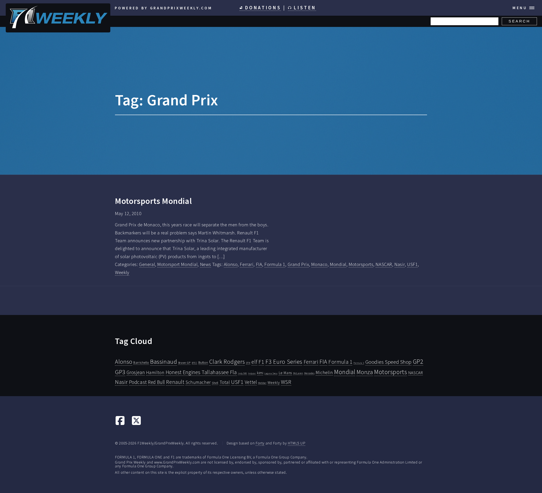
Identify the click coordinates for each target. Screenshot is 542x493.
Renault (175, 381)
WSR (286, 382)
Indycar (252, 373)
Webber (262, 382)
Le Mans (285, 372)
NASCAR (384, 264)
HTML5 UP (297, 443)
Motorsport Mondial (177, 264)
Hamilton (155, 372)
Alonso (231, 264)
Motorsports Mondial (153, 201)
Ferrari (246, 264)
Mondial (338, 264)
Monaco (319, 264)
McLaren (298, 373)
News (205, 264)
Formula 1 (274, 264)
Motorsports (361, 264)
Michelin (324, 372)
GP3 (120, 372)
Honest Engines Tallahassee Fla (201, 372)
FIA (259, 264)
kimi (260, 372)
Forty (260, 443)
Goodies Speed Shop (388, 361)
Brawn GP (184, 363)
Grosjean (136, 372)
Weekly (122, 272)
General (147, 264)
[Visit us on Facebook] (120, 424)
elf (254, 361)
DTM (248, 362)
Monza (365, 372)
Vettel (251, 382)
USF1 (412, 264)
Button (203, 362)
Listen (303, 8)
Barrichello (141, 363)
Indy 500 (242, 373)
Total (225, 382)
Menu (520, 7)
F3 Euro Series (283, 361)
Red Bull (156, 382)
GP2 (418, 361)
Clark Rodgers (227, 361)
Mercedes (309, 373)
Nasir (399, 264)
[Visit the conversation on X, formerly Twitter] (136, 424)
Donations (262, 8)
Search (519, 21)
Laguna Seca (270, 373)
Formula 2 (359, 363)
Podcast (138, 382)
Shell (215, 383)
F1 (261, 361)
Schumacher (198, 382)
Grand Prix (298, 264)
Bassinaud (163, 361)
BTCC (194, 362)
